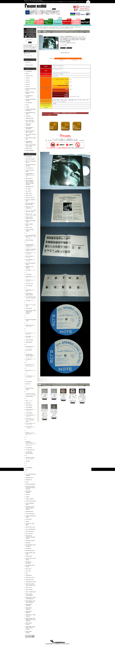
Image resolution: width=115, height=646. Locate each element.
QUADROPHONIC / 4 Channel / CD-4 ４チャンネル (30, 175)
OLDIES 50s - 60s (29, 75)
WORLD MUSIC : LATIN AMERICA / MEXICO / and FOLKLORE (31, 619)
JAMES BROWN (29, 342)
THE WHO (28, 461)
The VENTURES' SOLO (30, 449)
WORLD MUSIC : (29, 148)
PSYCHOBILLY (28, 548)
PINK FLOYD (28, 383)
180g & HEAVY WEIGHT (30, 158)
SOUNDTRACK (29, 575)
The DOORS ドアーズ (30, 300)
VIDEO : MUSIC (29, 193)
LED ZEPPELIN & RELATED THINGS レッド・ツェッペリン (30, 355)
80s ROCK (28, 82)
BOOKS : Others (29, 227)
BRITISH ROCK (29, 479)
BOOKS (27, 73)
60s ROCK (28, 77)
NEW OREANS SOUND (30, 540)
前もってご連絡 (80, 140)
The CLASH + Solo (29, 283)
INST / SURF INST (29, 533)
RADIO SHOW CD (29, 178)
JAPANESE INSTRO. (30, 118)
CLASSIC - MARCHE (30, 498)
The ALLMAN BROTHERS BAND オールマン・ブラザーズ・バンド (31, 236)
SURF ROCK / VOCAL (30, 577)
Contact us (36, 9)
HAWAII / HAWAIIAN (29, 150)
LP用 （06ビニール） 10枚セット (54, 395)
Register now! (28, 62)
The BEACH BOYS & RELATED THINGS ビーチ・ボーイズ (31, 246)
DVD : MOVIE (28, 191)
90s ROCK (28, 84)
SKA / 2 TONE (28, 568)
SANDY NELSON (29, 405)
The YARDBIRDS (29, 467)
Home (38, 27)
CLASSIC (27, 107)
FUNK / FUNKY (29, 519)
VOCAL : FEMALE (29, 589)
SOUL (27, 573)
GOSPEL (27, 521)
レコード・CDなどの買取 (30, 47)
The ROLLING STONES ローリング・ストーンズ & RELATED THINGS (31, 395)
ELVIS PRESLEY (29, 308)
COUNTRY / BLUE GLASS (31, 501)
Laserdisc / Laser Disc (30, 197)
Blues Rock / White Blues (30, 484)
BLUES (27, 104)
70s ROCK (28, 80)
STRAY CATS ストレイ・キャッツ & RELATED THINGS (30, 420)
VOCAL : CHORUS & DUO (31, 591)
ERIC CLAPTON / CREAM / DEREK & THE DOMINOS (31, 312)
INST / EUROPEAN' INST (30, 529)
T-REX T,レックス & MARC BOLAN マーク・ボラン (31, 434)
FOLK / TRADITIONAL (30, 513)
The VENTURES (29, 102)
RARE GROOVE (29, 556)
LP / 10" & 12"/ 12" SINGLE (64, 27)
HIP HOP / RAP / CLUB (30, 527)
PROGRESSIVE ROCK (30, 550)
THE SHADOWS (29, 407)
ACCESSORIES (29, 71)
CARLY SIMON (28, 274)
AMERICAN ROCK (29, 477)
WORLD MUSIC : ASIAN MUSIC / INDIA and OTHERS (30, 628)
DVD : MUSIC (28, 188)
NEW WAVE (28, 542)
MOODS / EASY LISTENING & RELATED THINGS (30, 537)
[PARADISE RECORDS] (35, 6)
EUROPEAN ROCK (29, 511)
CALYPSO (28, 494)
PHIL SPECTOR (29, 381)
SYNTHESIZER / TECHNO (31, 581)
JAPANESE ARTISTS (30, 186)
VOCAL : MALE (29, 587)
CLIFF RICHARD (29, 285)
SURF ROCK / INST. (30, 579)
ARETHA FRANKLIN (29, 240)
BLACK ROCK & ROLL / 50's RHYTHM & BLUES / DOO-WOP (30, 487)
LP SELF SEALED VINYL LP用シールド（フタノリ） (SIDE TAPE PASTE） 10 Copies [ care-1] (44, 413)
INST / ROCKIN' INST (30, 531)
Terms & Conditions (28, 45)
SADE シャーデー (29, 400)
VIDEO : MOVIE (29, 195)
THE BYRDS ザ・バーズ (30, 270)
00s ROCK (28, 86)
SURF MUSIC (28, 116)
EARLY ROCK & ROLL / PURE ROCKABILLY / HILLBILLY (30, 508)
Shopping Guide (29, 9)
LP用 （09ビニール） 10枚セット (44, 395)
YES (26, 469)
